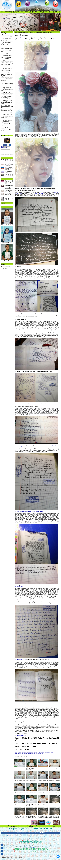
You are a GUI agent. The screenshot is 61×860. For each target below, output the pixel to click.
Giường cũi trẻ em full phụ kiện (7, 100)
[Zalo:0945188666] (10, 145)
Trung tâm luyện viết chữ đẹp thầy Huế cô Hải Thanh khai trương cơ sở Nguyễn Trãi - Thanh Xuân (7, 110)
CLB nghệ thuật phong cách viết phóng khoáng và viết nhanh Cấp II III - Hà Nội (14, 12)
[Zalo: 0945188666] (1, 855)
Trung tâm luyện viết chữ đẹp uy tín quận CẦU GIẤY (7, 117)
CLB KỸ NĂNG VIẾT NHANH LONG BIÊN (9, 194)
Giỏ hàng (49, 12)
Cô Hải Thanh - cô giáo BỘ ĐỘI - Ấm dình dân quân (9, 175)
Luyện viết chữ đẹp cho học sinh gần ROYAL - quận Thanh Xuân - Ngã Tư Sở (31, 804)
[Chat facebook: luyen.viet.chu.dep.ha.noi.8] (1, 852)
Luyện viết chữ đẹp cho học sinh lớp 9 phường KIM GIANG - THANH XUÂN (31, 768)
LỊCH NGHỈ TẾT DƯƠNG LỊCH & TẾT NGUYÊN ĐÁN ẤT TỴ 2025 (9, 165)
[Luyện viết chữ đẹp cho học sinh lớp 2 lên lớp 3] (19, 802)
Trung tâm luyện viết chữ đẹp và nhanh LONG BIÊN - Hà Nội (7, 92)
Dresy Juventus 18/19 (17, 825)
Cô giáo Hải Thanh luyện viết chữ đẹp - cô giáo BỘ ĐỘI (6, 97)
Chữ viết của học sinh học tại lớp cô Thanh (23, 702)
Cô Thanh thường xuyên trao (20, 659)
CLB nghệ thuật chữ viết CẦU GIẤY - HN (9, 191)
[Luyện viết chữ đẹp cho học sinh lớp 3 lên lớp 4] (54, 778)
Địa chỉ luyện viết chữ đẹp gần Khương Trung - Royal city (54, 792)
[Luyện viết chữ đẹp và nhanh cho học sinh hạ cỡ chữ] (54, 766)
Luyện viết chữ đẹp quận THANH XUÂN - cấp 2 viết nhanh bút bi (43, 768)
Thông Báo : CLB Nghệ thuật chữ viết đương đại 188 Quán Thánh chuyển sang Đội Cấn (9, 198)
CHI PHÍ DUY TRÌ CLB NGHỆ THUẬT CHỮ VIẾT (31, 12)
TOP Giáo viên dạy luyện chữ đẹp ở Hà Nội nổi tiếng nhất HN (6, 56)
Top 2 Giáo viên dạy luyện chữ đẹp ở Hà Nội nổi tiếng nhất (6, 53)
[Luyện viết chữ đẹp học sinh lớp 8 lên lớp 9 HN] (43, 802)
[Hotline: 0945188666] (1, 846)
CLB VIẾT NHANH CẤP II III (55, 12)
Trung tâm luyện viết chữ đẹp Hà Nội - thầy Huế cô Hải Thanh (19, 768)
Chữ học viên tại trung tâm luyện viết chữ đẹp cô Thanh (6, 46)
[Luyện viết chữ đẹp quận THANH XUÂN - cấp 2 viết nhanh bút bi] (43, 766)
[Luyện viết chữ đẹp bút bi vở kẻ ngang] (31, 790)
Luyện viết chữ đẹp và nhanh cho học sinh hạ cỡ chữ (54, 768)
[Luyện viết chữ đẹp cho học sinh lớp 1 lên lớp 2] (43, 790)
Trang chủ (2, 12)
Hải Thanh (22, 133)
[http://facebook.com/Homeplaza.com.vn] (5, 145)
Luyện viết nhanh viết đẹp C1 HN (7, 242)
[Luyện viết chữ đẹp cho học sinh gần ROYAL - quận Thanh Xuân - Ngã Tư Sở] (31, 802)
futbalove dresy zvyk (26, 827)
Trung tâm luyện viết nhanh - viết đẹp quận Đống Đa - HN (6, 121)
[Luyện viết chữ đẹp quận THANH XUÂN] (19, 778)
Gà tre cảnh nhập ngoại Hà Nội (7, 83)
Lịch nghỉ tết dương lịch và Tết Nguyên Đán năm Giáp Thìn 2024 (9, 168)
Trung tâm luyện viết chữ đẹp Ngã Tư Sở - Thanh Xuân (6, 69)
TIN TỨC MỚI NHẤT (4, 157)
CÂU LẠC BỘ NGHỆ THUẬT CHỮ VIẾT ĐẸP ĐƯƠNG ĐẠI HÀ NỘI (14, 857)
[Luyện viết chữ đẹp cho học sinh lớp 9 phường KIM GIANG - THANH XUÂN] (31, 766)
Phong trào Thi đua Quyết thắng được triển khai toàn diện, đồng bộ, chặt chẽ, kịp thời (9, 160)
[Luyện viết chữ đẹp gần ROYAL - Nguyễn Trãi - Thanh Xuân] (43, 778)
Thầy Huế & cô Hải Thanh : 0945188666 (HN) (5, 147)
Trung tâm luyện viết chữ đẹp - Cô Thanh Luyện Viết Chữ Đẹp (54, 804)
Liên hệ (59, 12)
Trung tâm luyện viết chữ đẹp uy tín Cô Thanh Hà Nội (7, 44)
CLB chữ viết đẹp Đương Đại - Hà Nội (43, 12)
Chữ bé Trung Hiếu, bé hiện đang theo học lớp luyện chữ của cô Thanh (29, 511)
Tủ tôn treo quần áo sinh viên (7, 76)
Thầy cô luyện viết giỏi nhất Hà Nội (7, 224)
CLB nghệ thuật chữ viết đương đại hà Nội (9, 172)
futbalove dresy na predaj (28, 826)
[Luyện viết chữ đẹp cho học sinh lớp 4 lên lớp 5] (31, 778)
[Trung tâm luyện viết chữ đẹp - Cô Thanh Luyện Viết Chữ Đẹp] (54, 802)
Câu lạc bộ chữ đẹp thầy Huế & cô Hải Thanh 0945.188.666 (7, 64)
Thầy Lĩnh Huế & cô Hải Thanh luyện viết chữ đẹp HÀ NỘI (6, 94)
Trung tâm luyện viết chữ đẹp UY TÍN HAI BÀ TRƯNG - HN (6, 123)
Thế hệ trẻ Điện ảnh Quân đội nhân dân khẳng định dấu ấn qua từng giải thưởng (9, 182)
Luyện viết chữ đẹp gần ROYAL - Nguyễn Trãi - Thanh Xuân (43, 781)
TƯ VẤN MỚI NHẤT (4, 179)
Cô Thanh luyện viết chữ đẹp (37, 193)
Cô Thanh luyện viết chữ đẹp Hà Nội (23, 756)
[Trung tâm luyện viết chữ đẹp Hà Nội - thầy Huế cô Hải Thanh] (19, 766)
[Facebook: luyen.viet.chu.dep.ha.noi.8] (1, 849)
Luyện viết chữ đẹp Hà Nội (6, 38)
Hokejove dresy (37, 825)
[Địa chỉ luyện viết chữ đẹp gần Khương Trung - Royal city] (54, 790)
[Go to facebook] (58, 856)
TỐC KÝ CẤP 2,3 (7, 260)
